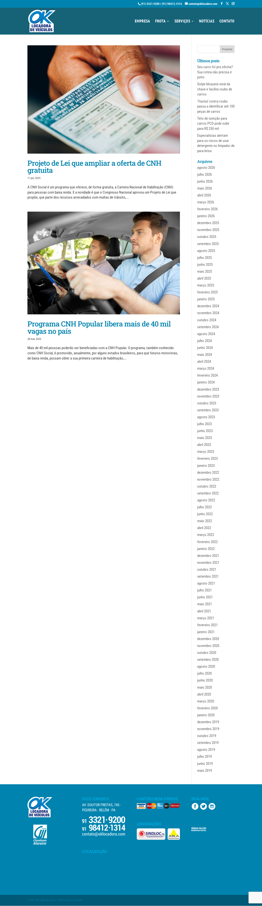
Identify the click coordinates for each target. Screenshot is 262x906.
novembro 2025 (208, 230)
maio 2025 (204, 271)
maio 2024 (204, 354)
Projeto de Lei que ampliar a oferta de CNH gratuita (94, 166)
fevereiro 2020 (207, 708)
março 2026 (205, 202)
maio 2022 (204, 521)
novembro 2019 (208, 729)
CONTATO (227, 22)
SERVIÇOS (182, 22)
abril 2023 (204, 444)
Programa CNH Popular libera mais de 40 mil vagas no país (99, 327)
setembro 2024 (208, 327)
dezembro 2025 (208, 223)
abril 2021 (204, 611)
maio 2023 (204, 438)
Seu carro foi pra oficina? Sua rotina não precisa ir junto (215, 72)
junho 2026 (205, 181)
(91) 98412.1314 (172, 4)
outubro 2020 (206, 652)
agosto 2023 (206, 417)
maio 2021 (204, 604)
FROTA (160, 22)
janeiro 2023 (206, 465)
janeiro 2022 (206, 549)
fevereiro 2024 (207, 375)
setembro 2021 (208, 576)
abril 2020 (204, 694)
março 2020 (205, 701)
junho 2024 (205, 347)
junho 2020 (205, 680)
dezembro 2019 (208, 722)
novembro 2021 (208, 562)
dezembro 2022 (208, 472)
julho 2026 (204, 174)
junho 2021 (205, 597)
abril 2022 (204, 528)
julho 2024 (204, 341)
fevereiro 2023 (207, 458)
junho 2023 (205, 431)
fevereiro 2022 (207, 542)
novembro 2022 (208, 479)
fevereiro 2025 (207, 292)
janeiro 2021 (206, 632)
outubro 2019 (206, 736)
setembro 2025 (208, 244)
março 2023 (205, 451)
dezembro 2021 (208, 555)
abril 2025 (204, 278)
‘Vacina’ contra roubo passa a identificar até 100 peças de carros (216, 106)
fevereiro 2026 (207, 209)
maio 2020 (204, 687)
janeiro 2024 (206, 382)
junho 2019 (205, 763)
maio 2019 (204, 770)
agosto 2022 (206, 500)
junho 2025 (205, 264)
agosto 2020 (206, 666)
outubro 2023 (206, 403)
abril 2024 (204, 361)
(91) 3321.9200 (150, 4)
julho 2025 (204, 257)
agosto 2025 (206, 250)
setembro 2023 (208, 410)
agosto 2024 (206, 334)
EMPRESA (142, 22)
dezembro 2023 (208, 389)
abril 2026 (204, 195)
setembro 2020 (208, 659)
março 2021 (205, 618)
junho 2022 (205, 514)
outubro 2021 (206, 569)
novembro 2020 (208, 645)
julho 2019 (204, 756)
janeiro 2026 (206, 216)
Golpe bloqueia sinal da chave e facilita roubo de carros (214, 89)
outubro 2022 (206, 486)
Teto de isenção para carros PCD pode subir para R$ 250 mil (213, 123)
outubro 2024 (206, 320)
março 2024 (205, 368)
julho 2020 (204, 673)
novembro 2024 (208, 313)
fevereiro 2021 (207, 625)
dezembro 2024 (208, 306)
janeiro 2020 (206, 715)
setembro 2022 (208, 493)
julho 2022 (204, 507)
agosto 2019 (206, 749)
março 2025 (205, 285)
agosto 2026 (206, 167)
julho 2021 (204, 590)
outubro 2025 (206, 236)
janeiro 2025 (206, 299)
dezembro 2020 (208, 639)
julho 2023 (204, 424)
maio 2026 (204, 188)
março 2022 (205, 535)
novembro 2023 (208, 396)
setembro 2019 (208, 742)
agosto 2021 (206, 583)
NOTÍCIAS (206, 22)
